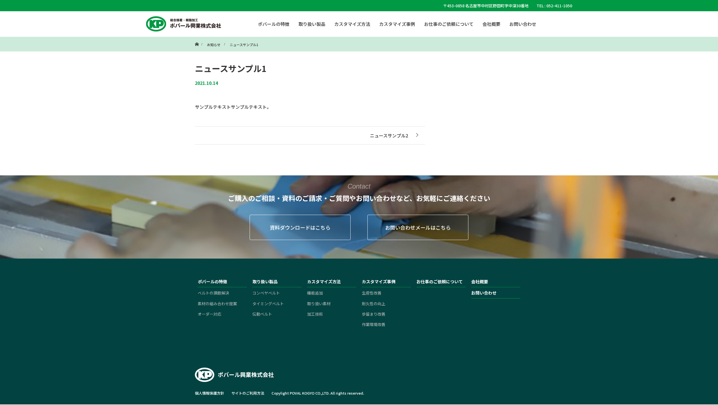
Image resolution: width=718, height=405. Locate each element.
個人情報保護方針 (209, 393)
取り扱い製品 (311, 24)
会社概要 (491, 24)
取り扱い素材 (319, 303)
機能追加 (315, 293)
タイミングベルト (268, 303)
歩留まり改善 (373, 314)
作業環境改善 (373, 324)
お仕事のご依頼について (448, 24)
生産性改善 (371, 293)
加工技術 (315, 314)
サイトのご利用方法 (247, 393)
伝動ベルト (262, 314)
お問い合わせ (522, 24)
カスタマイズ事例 (397, 24)
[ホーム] (197, 39)
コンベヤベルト (266, 293)
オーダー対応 (209, 314)
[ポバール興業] (183, 23)
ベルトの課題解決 (213, 293)
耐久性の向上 (373, 303)
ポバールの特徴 (273, 24)
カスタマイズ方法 (352, 24)
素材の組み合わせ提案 (217, 303)
